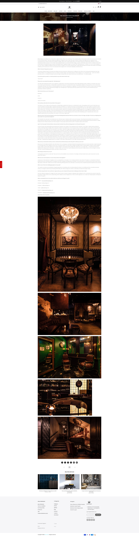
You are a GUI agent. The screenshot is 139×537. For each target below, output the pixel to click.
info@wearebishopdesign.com (47, 190)
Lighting (55, 507)
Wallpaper (56, 503)
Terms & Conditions (41, 506)
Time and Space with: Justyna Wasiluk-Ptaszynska (69, 491)
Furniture (55, 511)
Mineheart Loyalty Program (75, 506)
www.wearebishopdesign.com (47, 180)
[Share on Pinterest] (68, 462)
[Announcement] (69, 1)
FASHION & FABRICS (87, 11)
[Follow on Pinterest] (43, 7)
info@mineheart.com (43, 3)
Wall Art (55, 505)
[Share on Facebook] (62, 462)
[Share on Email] (77, 462)
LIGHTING (60, 11)
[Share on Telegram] (74, 462)
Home (46, 11)
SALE (93, 11)
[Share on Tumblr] (71, 462)
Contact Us (40, 509)
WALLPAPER (50, 11)
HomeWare (56, 514)
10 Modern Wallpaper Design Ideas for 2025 (47, 490)
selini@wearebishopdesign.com (49, 192)
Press (55, 525)
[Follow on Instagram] (42, 7)
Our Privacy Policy (41, 507)
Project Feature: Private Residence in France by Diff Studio (91, 491)
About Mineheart (41, 504)
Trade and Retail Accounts (43, 513)
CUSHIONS (75, 11)
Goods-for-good (73, 509)
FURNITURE (69, 11)
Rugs (55, 509)
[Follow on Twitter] (40, 7)
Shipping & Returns (41, 527)
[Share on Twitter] (65, 462)
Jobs (38, 511)
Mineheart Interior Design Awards (76, 507)
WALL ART (55, 11)
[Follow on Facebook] (38, 7)
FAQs (39, 525)
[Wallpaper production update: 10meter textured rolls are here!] (75, 467)
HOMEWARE (80, 11)
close (39, 1)
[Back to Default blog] (69, 467)
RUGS (65, 11)
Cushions (56, 513)
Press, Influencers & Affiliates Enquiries (77, 504)
